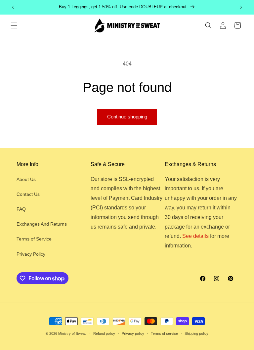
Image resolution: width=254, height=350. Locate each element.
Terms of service (164, 333)
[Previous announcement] (13, 7)
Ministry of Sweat (72, 333)
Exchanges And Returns (42, 224)
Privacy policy (133, 333)
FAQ (21, 209)
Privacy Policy (31, 254)
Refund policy (104, 333)
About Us (26, 179)
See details (195, 236)
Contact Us (28, 194)
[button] (14, 25)
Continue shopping (127, 116)
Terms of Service (34, 238)
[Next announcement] (241, 7)
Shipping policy (196, 333)
